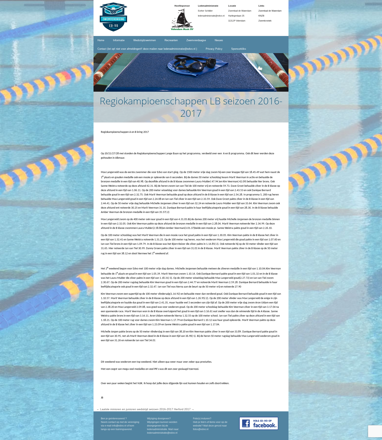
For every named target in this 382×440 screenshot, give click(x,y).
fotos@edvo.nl (201, 429)
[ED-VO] (113, 17)
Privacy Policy (214, 48)
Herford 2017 (184, 409)
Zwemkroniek (265, 20)
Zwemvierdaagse (196, 40)
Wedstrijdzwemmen (144, 40)
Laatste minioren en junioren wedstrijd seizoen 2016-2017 (134, 409)
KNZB (261, 16)
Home (100, 40)
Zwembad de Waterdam (270, 11)
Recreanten (171, 40)
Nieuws (219, 40)
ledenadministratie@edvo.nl (162, 432)
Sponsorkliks (238, 48)
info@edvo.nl (119, 425)
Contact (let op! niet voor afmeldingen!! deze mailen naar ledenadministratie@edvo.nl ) (147, 48)
